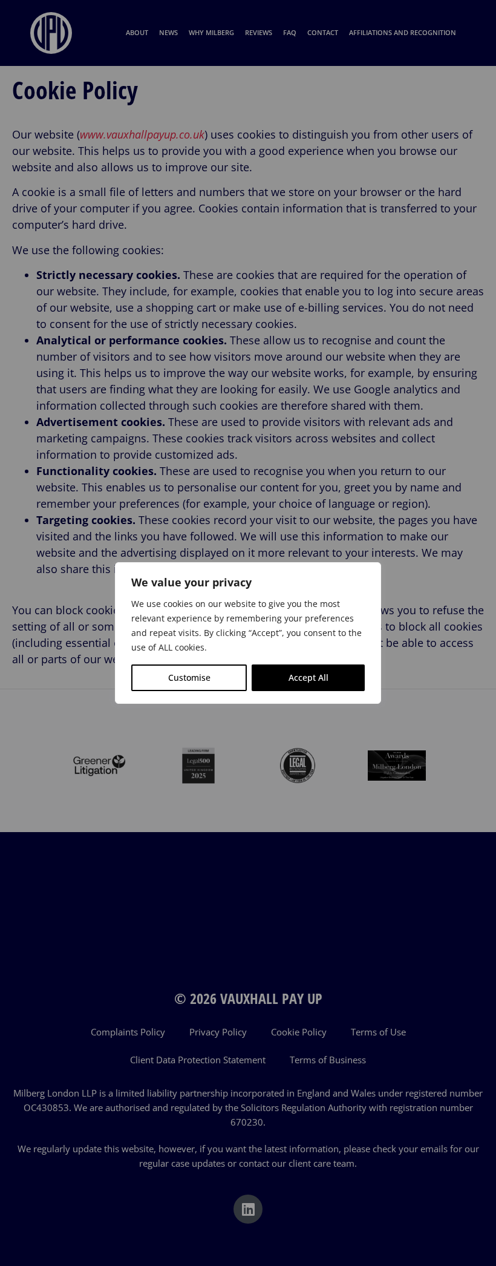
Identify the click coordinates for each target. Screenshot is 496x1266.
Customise (189, 677)
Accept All (308, 677)
